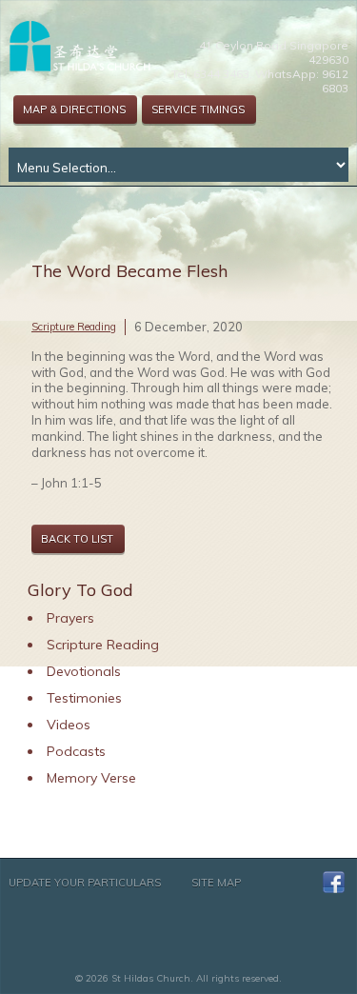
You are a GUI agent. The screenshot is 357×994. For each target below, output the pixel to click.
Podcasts (76, 751)
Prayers (70, 617)
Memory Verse (91, 777)
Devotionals (84, 671)
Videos (68, 724)
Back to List (77, 539)
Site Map (216, 882)
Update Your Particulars (85, 882)
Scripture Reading (73, 326)
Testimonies (84, 697)
